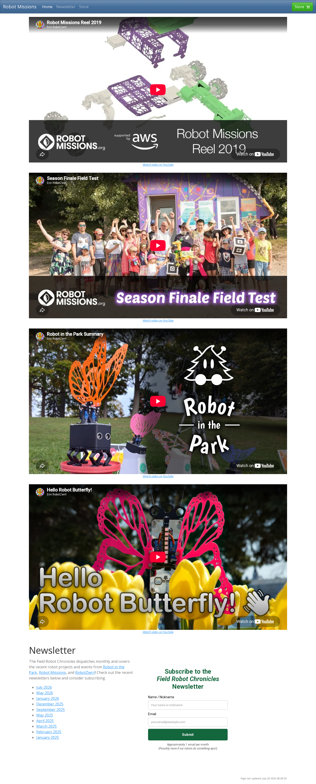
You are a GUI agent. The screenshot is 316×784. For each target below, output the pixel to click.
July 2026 (44, 687)
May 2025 (44, 715)
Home (47, 6)
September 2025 (50, 709)
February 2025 (48, 731)
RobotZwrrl (85, 672)
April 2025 (45, 720)
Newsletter (65, 6)
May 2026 (44, 692)
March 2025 (46, 726)
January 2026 (47, 698)
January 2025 (47, 737)
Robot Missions (20, 6)
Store (84, 6)
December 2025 (49, 704)
